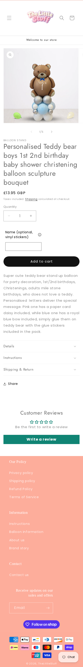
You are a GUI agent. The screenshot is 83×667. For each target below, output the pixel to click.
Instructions (19, 523)
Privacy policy (21, 473)
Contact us (19, 575)
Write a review (41, 439)
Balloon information (26, 532)
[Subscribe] (48, 608)
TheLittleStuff (47, 663)
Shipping (31, 199)
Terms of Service (24, 497)
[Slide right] (52, 132)
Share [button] (13, 383)
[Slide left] (31, 132)
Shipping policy (22, 481)
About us (17, 540)
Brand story (19, 548)
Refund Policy (21, 489)
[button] (9, 18)
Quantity (10, 207)
